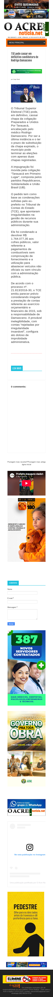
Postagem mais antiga (37, 462)
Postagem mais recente (16, 462)
